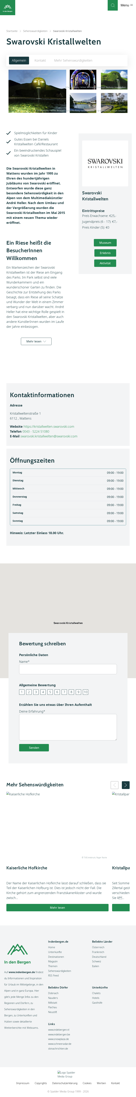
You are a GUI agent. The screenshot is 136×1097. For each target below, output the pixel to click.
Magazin (53, 961)
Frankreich (98, 952)
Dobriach (53, 993)
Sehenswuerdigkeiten (35, 31)
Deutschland (99, 956)
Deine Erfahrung (31, 711)
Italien (95, 966)
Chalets (96, 993)
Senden (34, 748)
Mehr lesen (33, 341)
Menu (125, 5)
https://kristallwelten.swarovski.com (49, 426)
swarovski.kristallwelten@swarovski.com (48, 436)
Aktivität (105, 263)
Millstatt (52, 1002)
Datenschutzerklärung (64, 1083)
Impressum (22, 1083)
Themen (52, 966)
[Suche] (113, 5)
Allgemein (19, 60)
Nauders (53, 998)
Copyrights (41, 1083)
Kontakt (40, 60)
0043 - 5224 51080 (35, 431)
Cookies (87, 1083)
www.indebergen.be (59, 1034)
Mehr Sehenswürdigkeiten (73, 60)
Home (51, 947)
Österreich (98, 947)
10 (85, 692)
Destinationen (56, 956)
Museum (105, 243)
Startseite (12, 31)
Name (23, 661)
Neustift (52, 1012)
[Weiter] (126, 785)
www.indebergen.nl (58, 1029)
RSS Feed (53, 975)
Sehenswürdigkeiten (59, 971)
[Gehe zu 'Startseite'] (7, 7)
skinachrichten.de (58, 1048)
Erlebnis (105, 253)
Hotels (95, 998)
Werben (101, 1083)
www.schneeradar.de (59, 1043)
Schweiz (96, 961)
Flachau (52, 1007)
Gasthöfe (97, 1002)
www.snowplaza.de (58, 1039)
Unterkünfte (55, 952)
